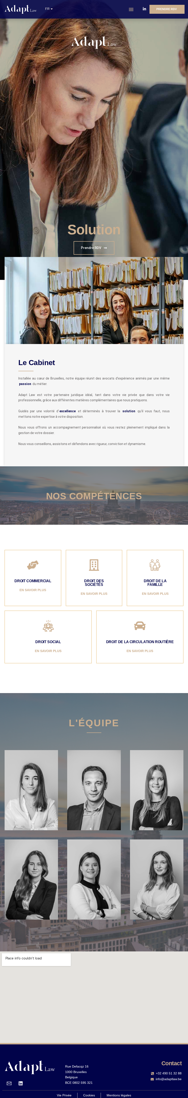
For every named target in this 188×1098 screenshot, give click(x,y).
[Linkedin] (20, 1083)
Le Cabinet (36, 362)
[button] (131, 9)
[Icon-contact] (9, 1083)
